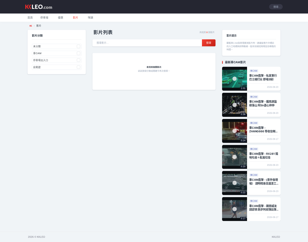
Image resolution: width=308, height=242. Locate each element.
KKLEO (276, 236)
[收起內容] (278, 62)
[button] (44, 18)
